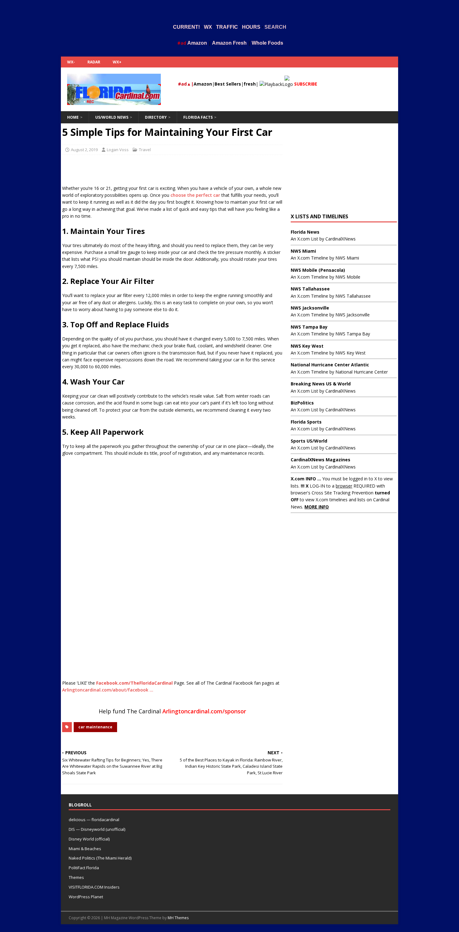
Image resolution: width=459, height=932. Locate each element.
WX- (71, 62)
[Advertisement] (229, 10)
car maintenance (95, 727)
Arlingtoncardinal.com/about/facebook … (107, 690)
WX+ (117, 62)
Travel (145, 149)
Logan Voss (118, 149)
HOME (73, 117)
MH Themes (178, 917)
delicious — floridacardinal (94, 819)
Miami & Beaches (85, 848)
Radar (93, 62)
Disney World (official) (89, 839)
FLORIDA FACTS (198, 117)
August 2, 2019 (84, 149)
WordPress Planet (86, 897)
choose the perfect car (195, 195)
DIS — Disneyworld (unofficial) (97, 829)
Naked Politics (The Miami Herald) (100, 858)
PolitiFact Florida (84, 867)
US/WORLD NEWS (111, 117)
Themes (76, 877)
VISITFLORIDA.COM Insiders (94, 887)
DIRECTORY (156, 117)
